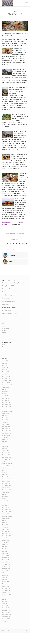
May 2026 (5, 367)
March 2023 (5, 450)
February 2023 (6, 452)
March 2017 (5, 608)
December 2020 (6, 509)
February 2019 (6, 557)
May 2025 (5, 393)
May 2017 (4, 603)
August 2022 (5, 466)
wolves (14, 162)
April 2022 (5, 474)
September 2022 (7, 463)
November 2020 (6, 512)
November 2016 (6, 616)
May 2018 (4, 577)
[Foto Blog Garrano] (15, 26)
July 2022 (4, 468)
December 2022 (6, 457)
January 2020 (6, 533)
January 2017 (5, 612)
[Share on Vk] (19, 243)
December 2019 (6, 536)
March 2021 (5, 503)
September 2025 (7, 385)
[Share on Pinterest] (10, 243)
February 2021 (6, 505)
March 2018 (5, 581)
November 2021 (6, 485)
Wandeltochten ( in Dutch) (9, 313)
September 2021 (6, 490)
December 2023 (6, 431)
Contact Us (5, 328)
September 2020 (7, 516)
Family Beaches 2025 (8, 286)
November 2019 (6, 538)
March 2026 (5, 372)
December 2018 (6, 562)
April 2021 (5, 501)
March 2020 (5, 529)
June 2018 (5, 575)
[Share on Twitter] (7, 243)
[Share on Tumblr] (16, 243)
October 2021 (6, 487)
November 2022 (6, 459)
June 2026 (5, 365)
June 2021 (5, 496)
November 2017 (6, 590)
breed (21, 50)
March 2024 (5, 424)
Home (4, 330)
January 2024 (6, 428)
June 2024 (5, 418)
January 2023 (6, 455)
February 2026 (6, 374)
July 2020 (4, 520)
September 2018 (6, 568)
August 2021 (5, 492)
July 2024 (4, 415)
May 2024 (5, 420)
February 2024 (6, 426)
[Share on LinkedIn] (13, 243)
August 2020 (5, 518)
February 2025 (6, 400)
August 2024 (5, 413)
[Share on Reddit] (23, 243)
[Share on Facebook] (4, 243)
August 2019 (5, 544)
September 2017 (6, 595)
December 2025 (6, 378)
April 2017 (5, 606)
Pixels (4, 332)
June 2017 (5, 601)
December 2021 (6, 483)
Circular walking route (8, 295)
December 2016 (6, 614)
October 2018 (6, 566)
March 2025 (5, 398)
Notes (4, 347)
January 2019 (5, 560)
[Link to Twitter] (26, 630)
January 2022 (6, 481)
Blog (15, 11)
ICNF (4, 185)
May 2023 (5, 446)
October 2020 (6, 514)
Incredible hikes (6, 310)
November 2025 (6, 380)
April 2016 (5, 621)
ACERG (12, 95)
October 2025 (6, 383)
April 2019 (5, 553)
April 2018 (5, 579)
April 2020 (5, 527)
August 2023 (5, 439)
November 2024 (6, 407)
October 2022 (6, 461)
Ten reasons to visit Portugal (10, 283)
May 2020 (5, 525)
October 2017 (6, 592)
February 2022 (6, 479)
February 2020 (6, 531)
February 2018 (6, 584)
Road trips (6, 304)
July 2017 (4, 599)
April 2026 (5, 369)
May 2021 (4, 498)
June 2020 (5, 522)
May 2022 (5, 472)
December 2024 (6, 404)
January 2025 (6, 402)
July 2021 (4, 494)
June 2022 (5, 470)
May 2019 (4, 551)
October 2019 (6, 540)
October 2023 (6, 435)
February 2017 (6, 610)
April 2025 (5, 396)
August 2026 (5, 361)
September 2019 (7, 542)
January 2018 (5, 586)
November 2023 (6, 433)
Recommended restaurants (10, 289)
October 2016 (6, 619)
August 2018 (5, 571)
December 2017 (6, 588)
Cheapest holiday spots (8, 301)
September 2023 (7, 437)
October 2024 (6, 409)
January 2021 (5, 507)
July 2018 (4, 573)
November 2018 (6, 564)
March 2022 (5, 477)
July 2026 (4, 363)
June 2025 (5, 391)
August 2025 (5, 387)
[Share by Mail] (26, 243)
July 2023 (4, 442)
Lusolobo (21, 233)
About (4, 326)
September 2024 (7, 411)
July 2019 (4, 546)
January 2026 (6, 376)
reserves (20, 147)
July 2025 (4, 389)
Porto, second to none (8, 292)
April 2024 (5, 422)
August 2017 (5, 597)
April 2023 (5, 448)
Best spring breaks (7, 298)
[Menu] (25, 3)
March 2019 (5, 555)
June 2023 (5, 444)
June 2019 (5, 549)
